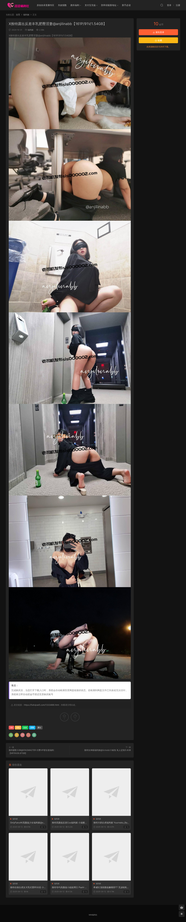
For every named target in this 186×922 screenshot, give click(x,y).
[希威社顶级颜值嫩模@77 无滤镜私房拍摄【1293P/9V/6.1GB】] (111, 856)
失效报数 (62, 5)
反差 (25, 727)
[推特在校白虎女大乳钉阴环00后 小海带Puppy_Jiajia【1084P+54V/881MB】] (28, 856)
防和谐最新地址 (108, 5)
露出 (39, 727)
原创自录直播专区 (45, 5)
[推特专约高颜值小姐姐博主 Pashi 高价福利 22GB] (69, 856)
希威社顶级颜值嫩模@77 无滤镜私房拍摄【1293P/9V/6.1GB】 (111, 887)
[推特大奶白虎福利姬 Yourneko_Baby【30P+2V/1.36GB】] (111, 792)
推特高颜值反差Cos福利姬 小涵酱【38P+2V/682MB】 (68, 822)
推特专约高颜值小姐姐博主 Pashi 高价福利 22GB (69, 887)
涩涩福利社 (18, 5)
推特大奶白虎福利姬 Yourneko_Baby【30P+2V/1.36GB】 (110, 822)
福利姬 (30, 30)
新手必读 (126, 5)
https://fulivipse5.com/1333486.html (41, 705)
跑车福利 (74, 5)
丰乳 (18, 727)
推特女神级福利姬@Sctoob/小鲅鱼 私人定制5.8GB (107, 750)
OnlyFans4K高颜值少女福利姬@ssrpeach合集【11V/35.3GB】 (27, 822)
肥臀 (32, 727)
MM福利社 (93, 915)
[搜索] (161, 5)
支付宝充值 (90, 5)
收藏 (159, 40)
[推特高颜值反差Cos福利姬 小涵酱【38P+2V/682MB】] (69, 792)
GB (11, 727)
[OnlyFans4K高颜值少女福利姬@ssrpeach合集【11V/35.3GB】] (28, 792)
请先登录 (159, 32)
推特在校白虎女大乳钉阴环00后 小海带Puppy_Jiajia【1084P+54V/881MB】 (28, 887)
